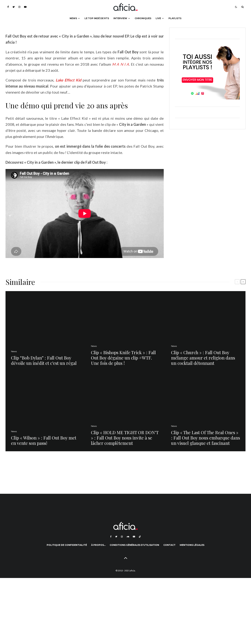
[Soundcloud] (128, 537)
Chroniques (143, 18)
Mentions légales (192, 545)
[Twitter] (14, 7)
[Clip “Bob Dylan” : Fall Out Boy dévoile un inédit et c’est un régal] (45, 331)
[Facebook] (8, 7)
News (73, 18)
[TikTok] (140, 537)
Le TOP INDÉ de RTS (97, 18)
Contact (169, 545)
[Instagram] (19, 7)
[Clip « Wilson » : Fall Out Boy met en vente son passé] (45, 411)
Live (158, 18)
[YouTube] (25, 7)
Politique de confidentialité (67, 545)
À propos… (98, 545)
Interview (120, 18)
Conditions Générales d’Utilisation (134, 545)
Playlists (174, 18)
